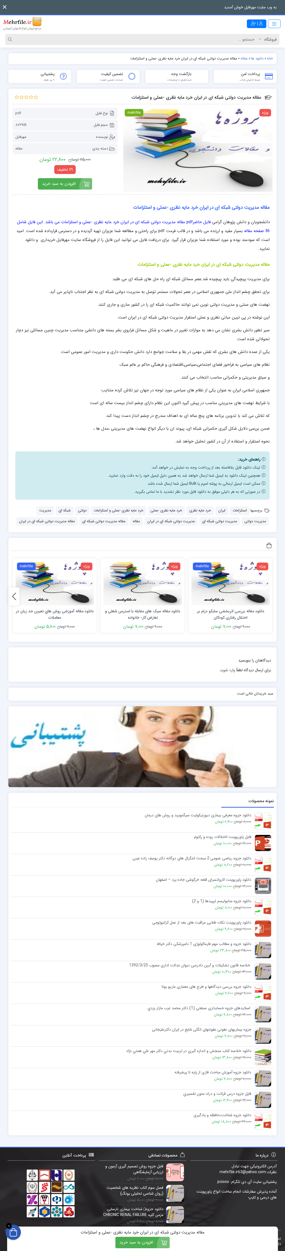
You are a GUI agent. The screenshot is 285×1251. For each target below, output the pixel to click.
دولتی (82, 510)
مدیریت (45, 510)
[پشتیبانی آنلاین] (142, 746)
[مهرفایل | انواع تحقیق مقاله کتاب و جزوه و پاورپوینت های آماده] (22, 23)
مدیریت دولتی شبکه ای (219, 521)
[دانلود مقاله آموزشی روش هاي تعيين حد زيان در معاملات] (55, 583)
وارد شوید (227, 670)
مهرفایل (20, 137)
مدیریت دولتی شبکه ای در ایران (171, 521)
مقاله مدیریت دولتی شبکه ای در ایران (47, 521)
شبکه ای (64, 510)
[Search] (10, 39)
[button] (4, 7)
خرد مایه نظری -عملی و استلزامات (118, 510)
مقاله (19, 148)
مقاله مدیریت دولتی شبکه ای (104, 521)
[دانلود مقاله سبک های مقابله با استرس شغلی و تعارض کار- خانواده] (143, 583)
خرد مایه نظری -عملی (166, 510)
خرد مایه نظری (200, 510)
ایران (221, 510)
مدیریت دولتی (255, 521)
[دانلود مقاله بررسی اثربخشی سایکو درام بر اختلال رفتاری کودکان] (230, 583)
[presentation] (13, 596)
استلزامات (240, 510)
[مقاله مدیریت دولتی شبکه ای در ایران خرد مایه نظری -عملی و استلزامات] (198, 150)
